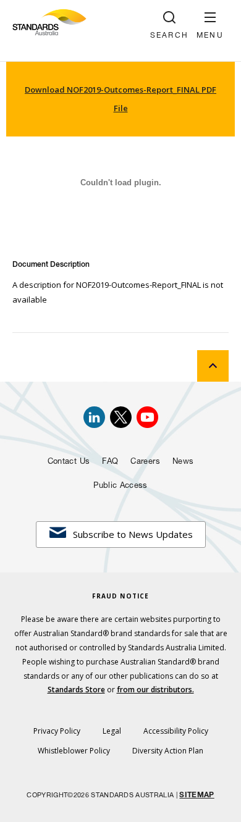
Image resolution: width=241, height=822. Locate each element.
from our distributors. (155, 689)
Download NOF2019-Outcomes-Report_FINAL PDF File (120, 99)
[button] (210, 25)
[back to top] (213, 366)
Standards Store (76, 689)
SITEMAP (196, 795)
